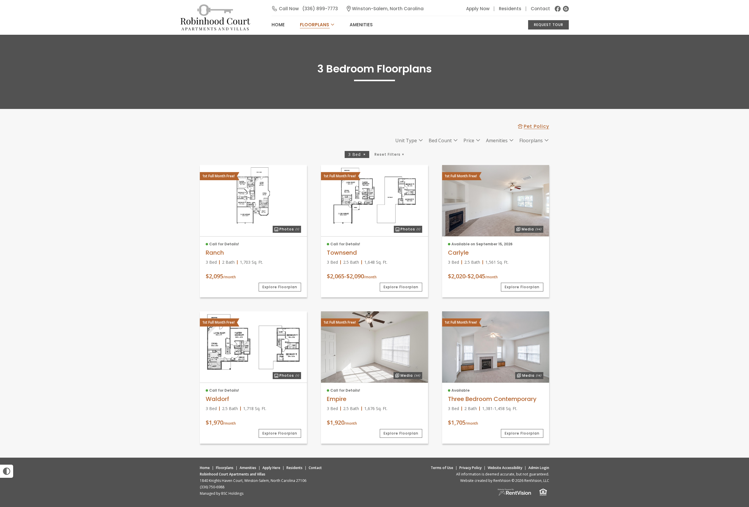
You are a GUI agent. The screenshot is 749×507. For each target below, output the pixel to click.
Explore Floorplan (279, 286)
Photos (286, 229)
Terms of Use (442, 467)
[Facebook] (558, 9)
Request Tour (548, 24)
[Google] (566, 9)
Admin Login (538, 467)
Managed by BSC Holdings (221, 493)
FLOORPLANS (314, 25)
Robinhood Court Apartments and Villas (232, 474)
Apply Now (477, 9)
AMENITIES (361, 25)
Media (528, 229)
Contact (540, 9)
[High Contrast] (6, 471)
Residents (510, 9)
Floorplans (224, 467)
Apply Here (271, 467)
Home (205, 467)
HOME (278, 25)
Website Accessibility (505, 467)
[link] (253, 195)
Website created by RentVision (485, 480)
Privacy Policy (470, 467)
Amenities (248, 467)
